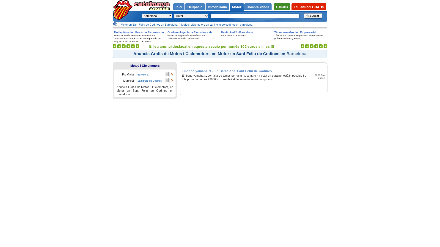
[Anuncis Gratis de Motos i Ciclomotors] (172, 74)
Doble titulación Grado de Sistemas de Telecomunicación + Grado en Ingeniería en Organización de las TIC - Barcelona (139, 32)
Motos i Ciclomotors (145, 65)
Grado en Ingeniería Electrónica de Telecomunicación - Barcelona (190, 32)
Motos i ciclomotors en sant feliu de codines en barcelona (217, 24)
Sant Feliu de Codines (150, 80)
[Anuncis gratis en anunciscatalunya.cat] (123, 10)
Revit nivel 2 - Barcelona (237, 32)
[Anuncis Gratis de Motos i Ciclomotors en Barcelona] (172, 80)
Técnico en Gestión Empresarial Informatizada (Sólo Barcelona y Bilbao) (300, 32)
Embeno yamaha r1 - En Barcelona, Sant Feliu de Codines (227, 71)
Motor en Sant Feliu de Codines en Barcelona (149, 24)
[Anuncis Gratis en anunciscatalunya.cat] (115, 24)
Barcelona (143, 74)
